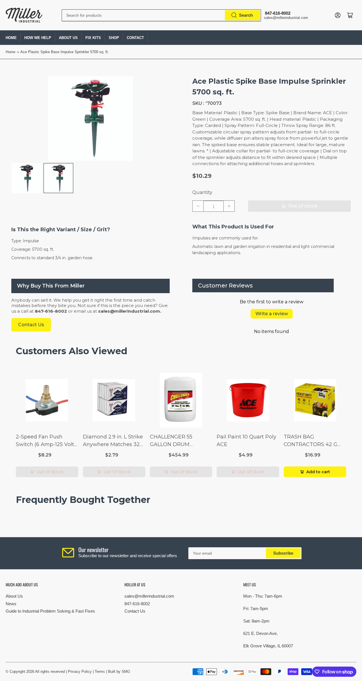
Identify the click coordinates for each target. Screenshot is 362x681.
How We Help (37, 38)
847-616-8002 (137, 603)
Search (246, 15)
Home (11, 38)
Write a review (271, 313)
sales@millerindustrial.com (149, 596)
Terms (100, 671)
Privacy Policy (80, 671)
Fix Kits (93, 38)
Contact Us (134, 611)
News (11, 603)
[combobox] (161, 15)
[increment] (229, 206)
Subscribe (283, 553)
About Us (68, 38)
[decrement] (198, 206)
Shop (114, 38)
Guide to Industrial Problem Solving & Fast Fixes (50, 611)
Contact (135, 38)
